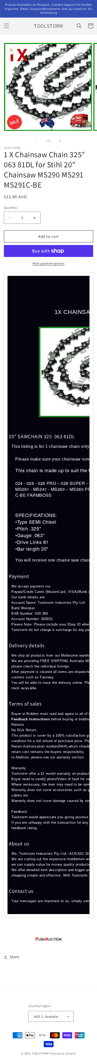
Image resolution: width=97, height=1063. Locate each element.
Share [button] (14, 956)
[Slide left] (37, 140)
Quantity (10, 207)
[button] (6, 26)
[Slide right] (60, 140)
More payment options (48, 263)
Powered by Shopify (62, 1053)
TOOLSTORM (40, 1053)
